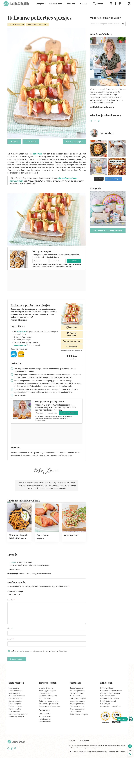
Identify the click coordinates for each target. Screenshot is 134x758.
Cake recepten (14, 693)
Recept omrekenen (71, 341)
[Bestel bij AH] (14, 354)
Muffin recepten (14, 709)
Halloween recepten (77, 706)
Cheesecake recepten (16, 696)
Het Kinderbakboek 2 (108, 701)
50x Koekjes (105, 704)
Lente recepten (45, 714)
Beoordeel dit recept (15, 591)
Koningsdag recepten (78, 698)
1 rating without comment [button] (41, 574)
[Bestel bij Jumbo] (21, 354)
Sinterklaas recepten (77, 709)
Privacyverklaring (84, 740)
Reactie (11, 600)
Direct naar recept (73, 142)
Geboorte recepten (77, 688)
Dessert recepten (15, 701)
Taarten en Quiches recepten (50, 706)
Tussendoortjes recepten (17, 714)
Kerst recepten (75, 711)
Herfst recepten (45, 719)
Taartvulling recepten (16, 717)
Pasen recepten (76, 696)
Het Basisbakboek (107, 688)
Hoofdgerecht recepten (48, 696)
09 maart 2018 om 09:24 (24, 562)
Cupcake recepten (15, 698)
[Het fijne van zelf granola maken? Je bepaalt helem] (117, 166)
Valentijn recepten (76, 693)
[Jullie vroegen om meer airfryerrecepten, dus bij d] (98, 148)
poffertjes (21, 331)
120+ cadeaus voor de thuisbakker (107, 231)
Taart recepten (14, 711)
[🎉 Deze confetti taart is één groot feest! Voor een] (98, 166)
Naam (10, 628)
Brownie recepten (15, 691)
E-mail (10, 639)
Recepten (40, 4)
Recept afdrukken (71, 334)
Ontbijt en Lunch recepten (49, 701)
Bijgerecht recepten (46, 688)
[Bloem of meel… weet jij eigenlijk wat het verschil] (117, 148)
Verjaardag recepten (77, 691)
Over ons (71, 4)
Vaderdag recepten (77, 704)
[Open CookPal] (131, 719)
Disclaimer (72, 740)
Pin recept (32, 142)
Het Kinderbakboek (107, 696)
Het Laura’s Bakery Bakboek (111, 691)
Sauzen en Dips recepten (48, 704)
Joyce (13, 562)
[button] (67, 356)
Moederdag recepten (78, 701)
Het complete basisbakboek (110, 706)
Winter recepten (45, 722)
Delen (15, 142)
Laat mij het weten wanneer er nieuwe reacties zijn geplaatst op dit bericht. (38, 651)
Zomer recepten (45, 716)
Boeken (83, 4)
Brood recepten (45, 693)
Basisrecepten (13, 688)
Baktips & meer (55, 4)
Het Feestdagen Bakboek (110, 698)
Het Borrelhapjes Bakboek (110, 693)
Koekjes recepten (15, 706)
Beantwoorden (15, 569)
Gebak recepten (14, 704)
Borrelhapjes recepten (47, 691)
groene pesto (20, 345)
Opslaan (73, 327)
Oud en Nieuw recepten (79, 714)
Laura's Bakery (16, 3)
